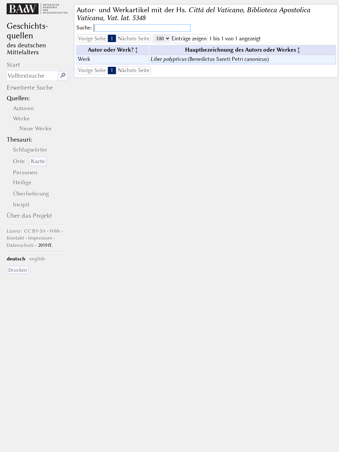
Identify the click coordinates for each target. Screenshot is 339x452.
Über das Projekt (29, 215)
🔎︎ (63, 75)
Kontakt (15, 238)
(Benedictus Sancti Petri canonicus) (209, 59)
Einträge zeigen (188, 38)
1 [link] (112, 38)
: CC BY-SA (26, 231)
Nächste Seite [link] (134, 38)
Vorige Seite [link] (92, 38)
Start (13, 64)
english (37, 259)
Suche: (84, 27)
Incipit (21, 204)
